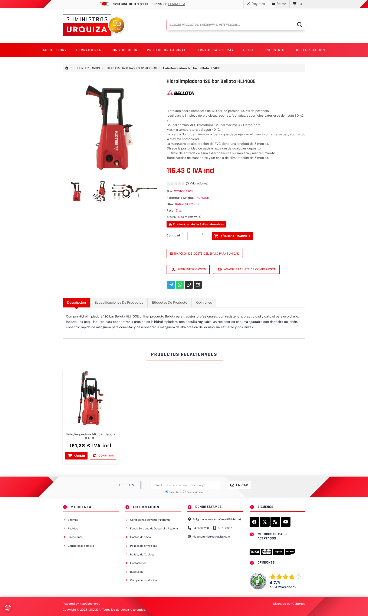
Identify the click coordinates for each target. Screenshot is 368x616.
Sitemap (73, 520)
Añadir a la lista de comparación (250, 269)
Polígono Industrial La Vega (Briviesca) (217, 519)
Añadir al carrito (235, 236)
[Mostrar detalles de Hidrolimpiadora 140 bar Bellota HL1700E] (91, 398)
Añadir (79, 456)
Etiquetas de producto (169, 302)
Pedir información (192, 269)
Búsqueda (136, 572)
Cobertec (298, 604)
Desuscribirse (195, 492)
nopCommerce (90, 604)
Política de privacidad (143, 546)
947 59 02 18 (201, 528)
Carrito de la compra (81, 546)
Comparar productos (143, 580)
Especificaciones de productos (119, 302)
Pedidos (73, 528)
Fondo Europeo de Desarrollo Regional (154, 528)
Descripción (76, 302)
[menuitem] (55, 50)
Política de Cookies (142, 554)
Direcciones (75, 537)
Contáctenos (138, 563)
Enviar (242, 485)
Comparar (106, 455)
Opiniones (204, 302)
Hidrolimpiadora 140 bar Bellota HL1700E (90, 436)
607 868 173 (225, 528)
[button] (55, 50)
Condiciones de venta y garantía (150, 520)
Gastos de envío (140, 537)
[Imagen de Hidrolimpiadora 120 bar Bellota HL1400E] (77, 191)
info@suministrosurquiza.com (211, 536)
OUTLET (249, 50)
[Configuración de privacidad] (8, 608)
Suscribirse (175, 492)
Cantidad (173, 235)
